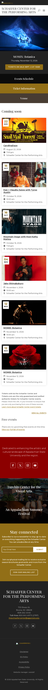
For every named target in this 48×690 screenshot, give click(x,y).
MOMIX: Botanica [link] (24, 56)
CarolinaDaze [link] (10, 145)
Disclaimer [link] (24, 652)
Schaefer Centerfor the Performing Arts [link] (24, 596)
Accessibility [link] (24, 662)
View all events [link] (38, 413)
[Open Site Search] (39, 10)
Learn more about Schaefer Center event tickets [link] (21, 407)
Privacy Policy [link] (24, 667)
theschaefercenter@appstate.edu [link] (24, 618)
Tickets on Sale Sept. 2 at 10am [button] (24, 67)
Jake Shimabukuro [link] (13, 283)
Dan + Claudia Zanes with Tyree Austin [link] (20, 191)
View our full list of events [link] (13, 430)
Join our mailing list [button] (24, 572)
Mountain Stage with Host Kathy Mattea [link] (20, 238)
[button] (44, 10)
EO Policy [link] (24, 657)
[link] (7, 2)
